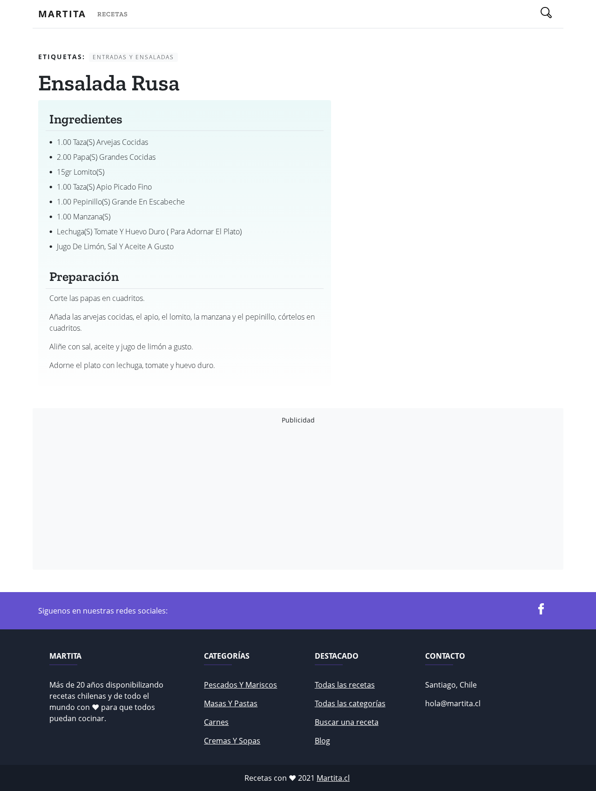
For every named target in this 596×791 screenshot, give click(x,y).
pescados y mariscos (240, 685)
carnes (216, 722)
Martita (62, 13)
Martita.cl (333, 778)
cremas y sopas (232, 741)
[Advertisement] (298, 497)
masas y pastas (230, 703)
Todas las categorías (350, 703)
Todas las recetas (345, 685)
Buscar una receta (347, 722)
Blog (322, 741)
